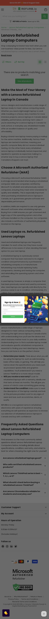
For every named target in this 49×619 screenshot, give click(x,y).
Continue (13, 316)
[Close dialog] (46, 298)
